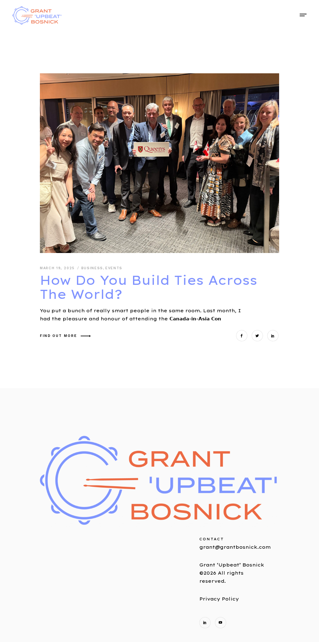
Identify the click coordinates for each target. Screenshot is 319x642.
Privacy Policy (219, 599)
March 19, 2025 (58, 268)
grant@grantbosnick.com (235, 547)
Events (113, 268)
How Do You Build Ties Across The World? (148, 287)
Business (92, 268)
